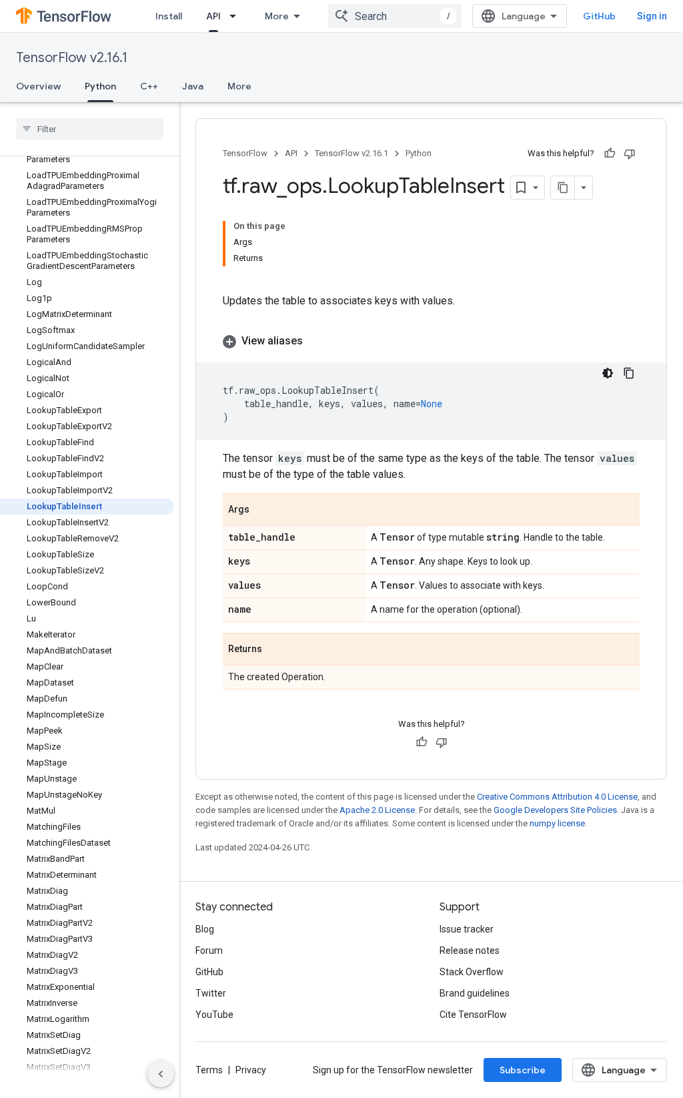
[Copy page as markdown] (563, 187)
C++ (149, 86)
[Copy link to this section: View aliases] (316, 341)
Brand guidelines (475, 993)
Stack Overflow (472, 972)
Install (168, 16)
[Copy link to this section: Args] (262, 511)
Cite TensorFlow (473, 1014)
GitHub (599, 16)
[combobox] (395, 16)
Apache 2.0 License (377, 810)
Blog (204, 929)
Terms (209, 1070)
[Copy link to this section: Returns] (275, 650)
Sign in (652, 16)
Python (100, 86)
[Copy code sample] (629, 373)
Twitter (210, 993)
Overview (38, 86)
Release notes (470, 950)
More (277, 16)
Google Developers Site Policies (555, 810)
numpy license (557, 823)
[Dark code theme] (607, 373)
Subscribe (523, 1070)
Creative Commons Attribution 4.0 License (557, 797)
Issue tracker (467, 929)
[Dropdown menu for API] (237, 16)
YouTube (214, 1014)
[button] (431, 341)
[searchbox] (89, 129)
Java (192, 86)
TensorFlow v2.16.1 (71, 57)
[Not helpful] (630, 154)
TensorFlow (245, 153)
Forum (209, 950)
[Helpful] (610, 154)
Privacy (250, 1070)
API (213, 16)
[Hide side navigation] (160, 1074)
